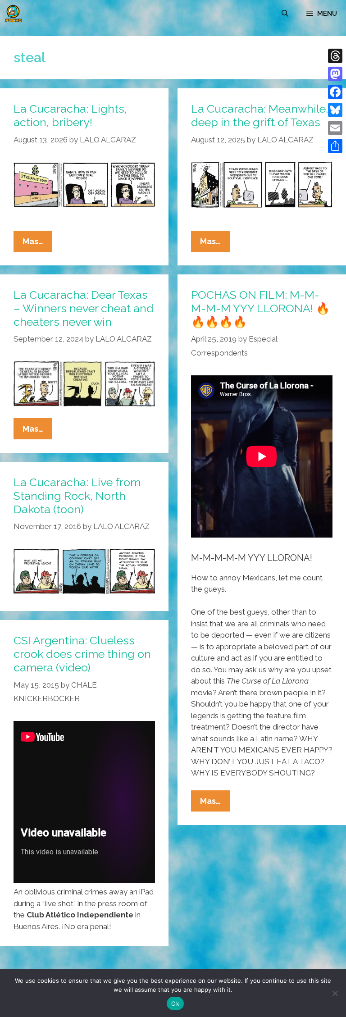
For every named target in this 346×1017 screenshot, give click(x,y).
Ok (175, 1003)
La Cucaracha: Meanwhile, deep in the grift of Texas (259, 115)
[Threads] (335, 56)
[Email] (335, 128)
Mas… (37, 244)
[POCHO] (14, 13)
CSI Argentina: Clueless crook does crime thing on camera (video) (82, 654)
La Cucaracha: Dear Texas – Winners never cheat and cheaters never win (84, 308)
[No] (334, 993)
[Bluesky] (335, 110)
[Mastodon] (335, 74)
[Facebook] (335, 92)
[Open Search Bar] (285, 13)
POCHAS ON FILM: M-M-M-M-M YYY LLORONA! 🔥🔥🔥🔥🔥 (260, 308)
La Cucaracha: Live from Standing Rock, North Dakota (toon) (77, 495)
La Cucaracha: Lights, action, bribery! (70, 115)
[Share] (335, 146)
